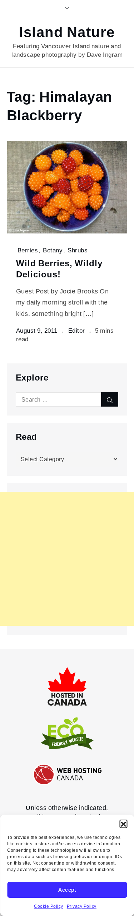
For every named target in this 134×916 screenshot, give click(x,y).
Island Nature (67, 32)
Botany (53, 250)
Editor (76, 330)
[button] (123, 823)
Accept (67, 890)
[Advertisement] (67, 559)
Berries (28, 250)
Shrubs (78, 250)
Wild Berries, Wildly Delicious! (59, 269)
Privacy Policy (81, 906)
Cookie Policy (48, 906)
